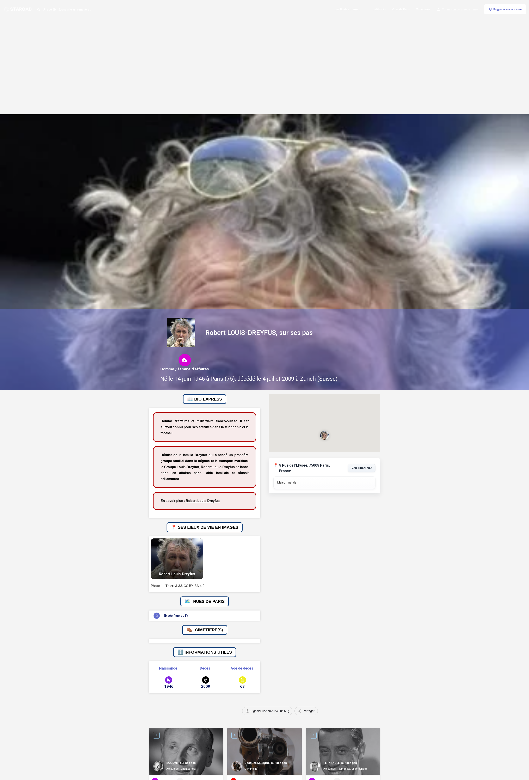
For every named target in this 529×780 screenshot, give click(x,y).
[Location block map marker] (324, 435)
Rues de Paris (401, 9)
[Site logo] (18, 9)
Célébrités (379, 9)
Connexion (449, 9)
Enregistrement (471, 9)
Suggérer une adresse (507, 9)
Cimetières (423, 9)
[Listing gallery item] (177, 558)
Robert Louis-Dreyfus (203, 501)
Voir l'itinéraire (361, 468)
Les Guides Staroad (347, 9)
